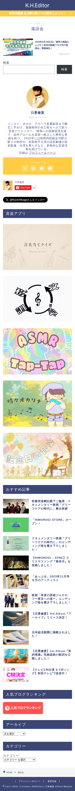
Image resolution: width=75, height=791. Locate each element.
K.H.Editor (37, 5)
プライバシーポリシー (30, 781)
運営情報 (52, 781)
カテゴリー (11, 755)
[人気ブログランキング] (37, 708)
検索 (6, 62)
